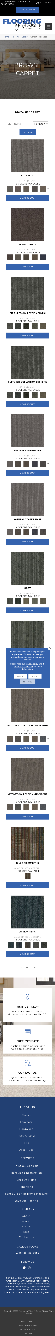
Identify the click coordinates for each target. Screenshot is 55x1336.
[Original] (42, 463)
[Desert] (18, 257)
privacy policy (32, 663)
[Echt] (18, 188)
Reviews (26, 1226)
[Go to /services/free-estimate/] (27, 1039)
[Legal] (34, 188)
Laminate (26, 1122)
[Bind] (27, 568)
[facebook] (24, 1268)
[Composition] (34, 326)
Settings (27, 682)
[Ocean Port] (19, 944)
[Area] (27, 224)
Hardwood (26, 1129)
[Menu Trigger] (48, 26)
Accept (20, 676)
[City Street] (44, 944)
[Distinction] (42, 326)
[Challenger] (27, 705)
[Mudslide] (27, 843)
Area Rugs (26, 1150)
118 (35, 968)
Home (6, 37)
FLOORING (27, 1107)
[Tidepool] (27, 912)
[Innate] (34, 463)
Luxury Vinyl (26, 1136)
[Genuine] (26, 188)
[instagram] (29, 1268)
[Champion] (18, 738)
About (26, 1216)
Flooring (15, 37)
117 (31, 968)
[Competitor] (26, 738)
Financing (26, 1186)
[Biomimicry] (27, 293)
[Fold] (26, 601)
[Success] (42, 738)
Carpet (25, 37)
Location (26, 1221)
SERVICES (27, 1158)
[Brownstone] (27, 944)
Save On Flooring (26, 1200)
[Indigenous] (26, 463)
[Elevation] (26, 257)
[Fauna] (34, 257)
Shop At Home (26, 1179)
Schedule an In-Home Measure (26, 1193)
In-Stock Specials (26, 1166)
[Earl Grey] (35, 944)
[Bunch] (18, 601)
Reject (35, 676)
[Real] (42, 188)
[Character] (18, 326)
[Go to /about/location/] (27, 1005)
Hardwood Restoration (26, 1173)
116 (27, 968)
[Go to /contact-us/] (27, 1070)
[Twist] (42, 601)
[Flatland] (42, 257)
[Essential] (18, 463)
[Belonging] (27, 430)
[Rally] (34, 738)
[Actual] (27, 156)
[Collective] (26, 326)
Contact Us (26, 1237)
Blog (26, 1231)
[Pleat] (34, 601)
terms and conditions (23, 666)
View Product (27, 198)
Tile (26, 1143)
